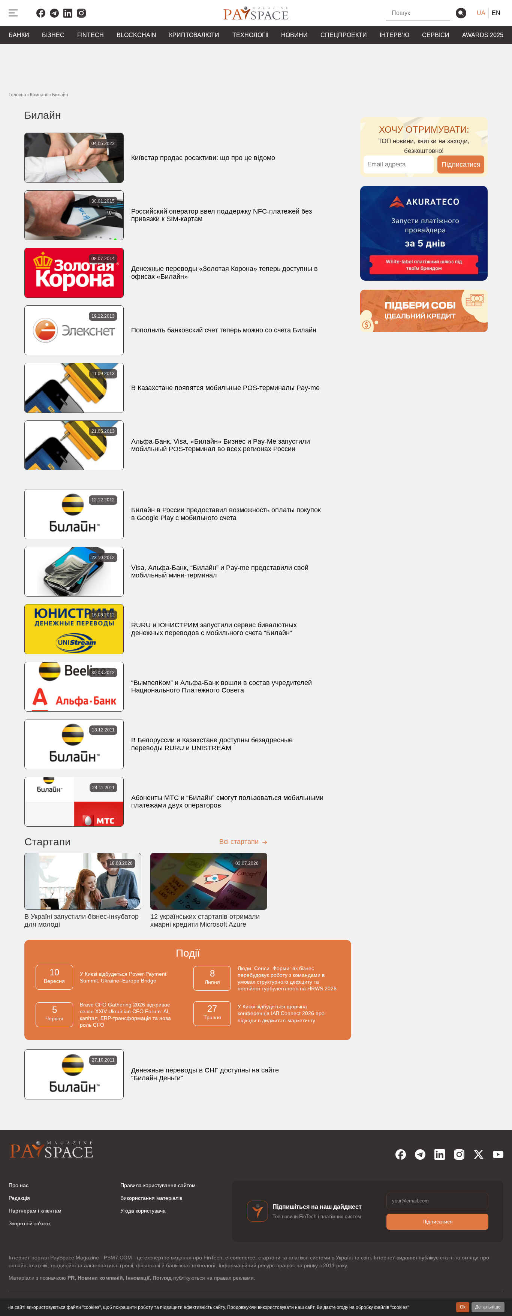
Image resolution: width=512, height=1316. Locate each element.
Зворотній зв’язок (30, 1223)
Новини (294, 35)
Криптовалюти (194, 35)
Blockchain (136, 35)
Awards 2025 (482, 35)
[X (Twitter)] (478, 1154)
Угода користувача (143, 1211)
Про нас (18, 1185)
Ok (463, 1307)
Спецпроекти (343, 35)
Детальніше (488, 1307)
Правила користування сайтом (158, 1185)
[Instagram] (81, 13)
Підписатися (461, 164)
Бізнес (53, 35)
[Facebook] (40, 13)
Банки (19, 35)
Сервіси (435, 35)
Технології (250, 35)
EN (496, 13)
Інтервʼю (394, 35)
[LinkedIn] (67, 13)
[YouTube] (498, 1154)
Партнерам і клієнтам (35, 1211)
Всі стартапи (239, 841)
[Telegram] (54, 13)
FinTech (90, 35)
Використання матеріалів (151, 1198)
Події (188, 953)
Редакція (19, 1198)
